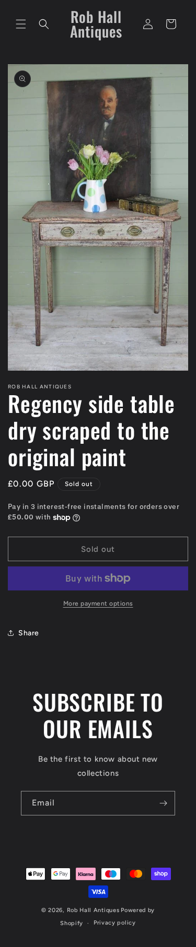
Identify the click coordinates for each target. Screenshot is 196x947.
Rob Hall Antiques (93, 910)
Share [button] (28, 633)
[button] (20, 24)
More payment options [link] (98, 603)
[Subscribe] (163, 803)
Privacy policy (115, 922)
